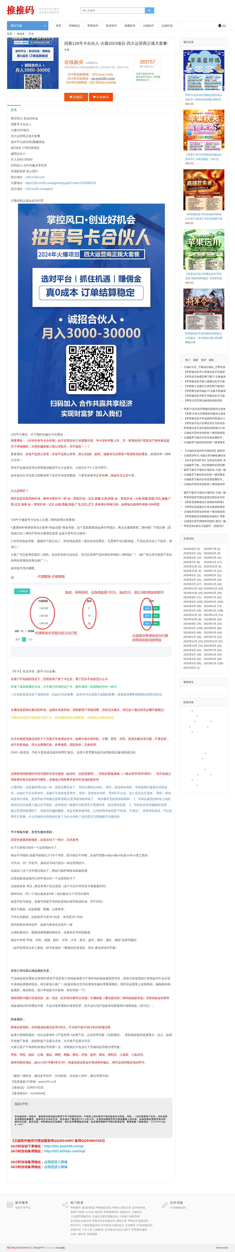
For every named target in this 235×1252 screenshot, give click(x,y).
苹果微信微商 (190, 785)
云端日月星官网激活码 (195, 737)
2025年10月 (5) (192, 570)
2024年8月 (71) (192, 597)
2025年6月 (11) (192, 575)
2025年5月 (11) (212, 575)
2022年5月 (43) (213, 654)
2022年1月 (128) (213, 663)
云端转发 (187, 731)
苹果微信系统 (190, 716)
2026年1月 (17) (213, 562)
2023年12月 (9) (192, 614)
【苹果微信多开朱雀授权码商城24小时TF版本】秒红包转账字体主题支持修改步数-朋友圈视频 (203, 219)
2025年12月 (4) (192, 566)
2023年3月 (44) (213, 632)
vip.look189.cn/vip (103, 78)
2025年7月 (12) (213, 570)
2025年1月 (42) (213, 584)
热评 (203, 359)
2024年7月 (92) (213, 597)
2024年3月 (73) (213, 606)
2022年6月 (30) (192, 654)
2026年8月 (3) (191, 548)
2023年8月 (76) (192, 623)
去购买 (78, 97)
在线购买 (102, 97)
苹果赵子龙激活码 (192, 758)
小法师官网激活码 (206, 731)
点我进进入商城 (55, 1162)
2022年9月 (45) (213, 645)
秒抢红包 (206, 774)
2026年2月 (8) (191, 562)
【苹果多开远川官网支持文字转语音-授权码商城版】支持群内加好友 (203, 278)
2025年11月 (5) (212, 566)
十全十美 (219, 774)
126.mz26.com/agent (39, 188)
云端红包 (167, 25)
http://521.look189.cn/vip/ (64, 1146)
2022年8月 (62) (192, 650)
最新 (195, 359)
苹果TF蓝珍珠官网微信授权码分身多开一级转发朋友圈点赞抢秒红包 (203, 99)
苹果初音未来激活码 (194, 753)
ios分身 (218, 721)
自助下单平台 (23, 1207)
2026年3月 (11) (212, 557)
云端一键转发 (208, 785)
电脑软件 (129, 25)
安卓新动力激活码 (192, 747)
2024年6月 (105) (193, 601)
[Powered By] (32, 1247)
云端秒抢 (187, 779)
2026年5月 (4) (212, 553)
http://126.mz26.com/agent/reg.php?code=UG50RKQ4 (61, 183)
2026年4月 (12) (192, 557)
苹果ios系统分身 (210, 716)
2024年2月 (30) (192, 610)
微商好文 (216, 726)
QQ (224, 25)
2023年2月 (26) (192, 636)
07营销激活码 (190, 774)
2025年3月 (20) (213, 579)
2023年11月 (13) (213, 614)
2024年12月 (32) (193, 588)
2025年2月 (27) (192, 584)
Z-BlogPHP (38, 1247)
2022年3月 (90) (213, 658)
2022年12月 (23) (193, 641)
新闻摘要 (187, 790)
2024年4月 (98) (192, 606)
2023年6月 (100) (193, 628)
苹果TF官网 (205, 721)
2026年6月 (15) (192, 553)
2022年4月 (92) (192, 658)
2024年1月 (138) (213, 610)
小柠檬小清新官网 (192, 742)
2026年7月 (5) (212, 548)
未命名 (21, 33)
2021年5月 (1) (191, 667)
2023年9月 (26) (213, 619)
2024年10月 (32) (193, 592)
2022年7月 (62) (213, 650)
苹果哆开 (187, 710)
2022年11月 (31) (213, 641)
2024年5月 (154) (213, 601)
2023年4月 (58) (192, 632)
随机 (211, 359)
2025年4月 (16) (192, 579)
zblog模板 (60, 1247)
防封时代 (211, 758)
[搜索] (149, 11)
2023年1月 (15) (213, 636)
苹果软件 (92, 25)
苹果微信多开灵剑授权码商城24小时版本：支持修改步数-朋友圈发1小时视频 (203, 338)
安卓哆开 (213, 769)
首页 (58, 25)
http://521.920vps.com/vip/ (64, 1151)
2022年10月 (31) (193, 645)
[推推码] (20, 13)
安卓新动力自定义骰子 (208, 779)
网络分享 (213, 753)
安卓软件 (111, 25)
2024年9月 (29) (213, 592)
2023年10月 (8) (192, 619)
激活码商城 (202, 710)
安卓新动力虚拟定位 (194, 769)
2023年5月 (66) (213, 628)
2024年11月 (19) (213, 588)
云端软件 (148, 25)
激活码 (186, 726)
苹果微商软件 (200, 726)
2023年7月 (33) (213, 623)
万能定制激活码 (191, 763)
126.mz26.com (35, 177)
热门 (187, 359)
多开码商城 (188, 721)
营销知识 (74, 25)
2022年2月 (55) (192, 663)
